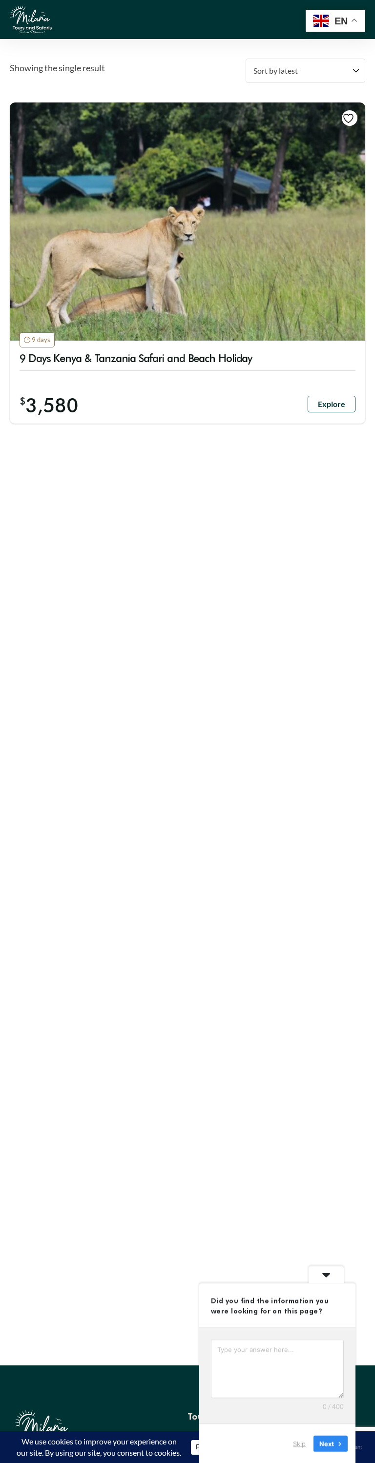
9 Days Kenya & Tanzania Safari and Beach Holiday (136, 358)
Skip (299, 1443)
